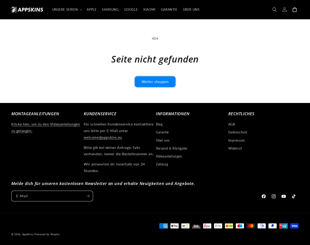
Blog (159, 124)
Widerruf (235, 148)
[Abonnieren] (88, 196)
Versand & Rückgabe (171, 148)
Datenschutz (238, 132)
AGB (231, 124)
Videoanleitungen (169, 156)
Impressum (236, 140)
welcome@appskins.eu (103, 137)
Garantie (162, 132)
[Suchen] (275, 10)
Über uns (163, 140)
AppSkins (28, 234)
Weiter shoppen (155, 82)
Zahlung (162, 164)
